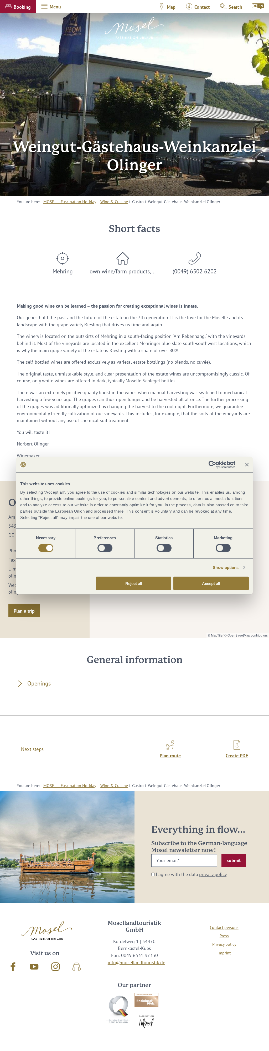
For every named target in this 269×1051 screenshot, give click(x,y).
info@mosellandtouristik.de (136, 962)
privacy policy (212, 874)
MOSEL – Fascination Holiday (69, 201)
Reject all (133, 583)
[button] (18, 6)
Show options (226, 567)
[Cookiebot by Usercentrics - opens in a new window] (212, 465)
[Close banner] (247, 465)
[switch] (104, 548)
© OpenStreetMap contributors (246, 635)
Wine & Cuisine (114, 201)
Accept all (211, 583)
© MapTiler (216, 635)
